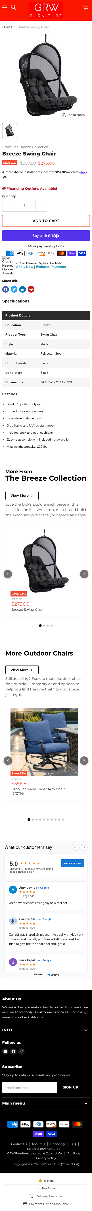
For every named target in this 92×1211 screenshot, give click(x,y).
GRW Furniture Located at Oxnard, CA (34, 1153)
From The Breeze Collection (25, 147)
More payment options (46, 246)
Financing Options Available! (31, 188)
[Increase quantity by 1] (41, 206)
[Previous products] (8, 574)
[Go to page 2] (44, 626)
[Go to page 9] (59, 820)
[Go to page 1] (40, 625)
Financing (57, 1144)
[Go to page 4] (52, 626)
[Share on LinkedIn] (22, 289)
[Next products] (84, 574)
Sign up (70, 1087)
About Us (38, 1144)
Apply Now (24, 267)
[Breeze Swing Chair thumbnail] (9, 130)
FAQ (73, 1144)
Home (7, 27)
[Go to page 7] (52, 820)
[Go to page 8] (55, 820)
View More (19, 495)
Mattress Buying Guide (43, 1148)
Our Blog (73, 1153)
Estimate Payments (51, 267)
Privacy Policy (46, 1158)
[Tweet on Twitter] (14, 289)
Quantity (9, 196)
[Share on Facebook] (5, 289)
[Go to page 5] (44, 820)
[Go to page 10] (63, 820)
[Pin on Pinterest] (31, 289)
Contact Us (19, 1144)
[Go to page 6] (48, 820)
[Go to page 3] (48, 626)
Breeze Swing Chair (27, 609)
